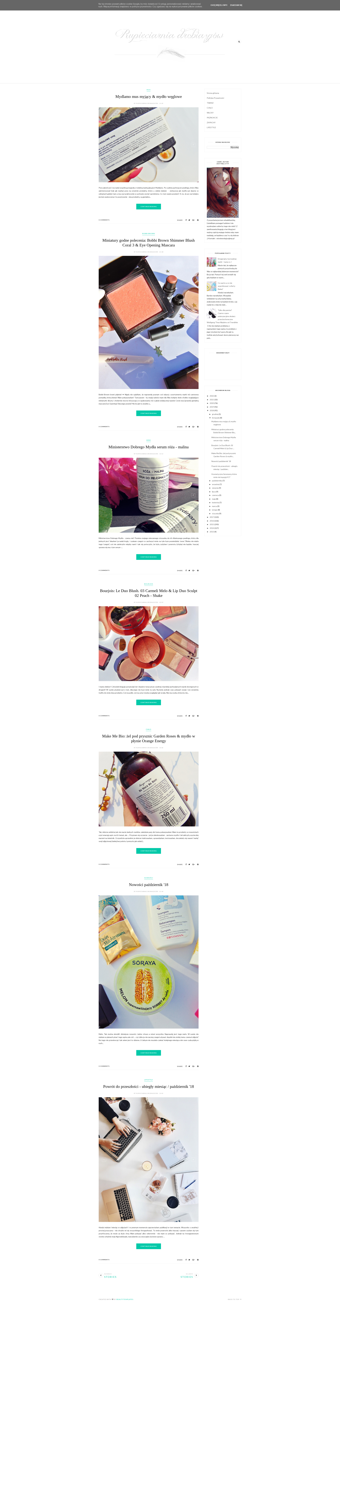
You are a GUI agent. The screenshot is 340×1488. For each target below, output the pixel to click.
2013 (212, 532)
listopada (216, 418)
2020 (212, 403)
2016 (212, 521)
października (217, 480)
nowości (148, 994)
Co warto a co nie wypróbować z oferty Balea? (226, 286)
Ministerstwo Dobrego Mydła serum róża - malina (149, 447)
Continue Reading (149, 206)
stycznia (215, 513)
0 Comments (104, 220)
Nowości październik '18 (148, 1001)
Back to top (234, 1358)
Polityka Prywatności (215, 98)
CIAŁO (210, 108)
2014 (212, 528)
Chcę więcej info (219, 5)
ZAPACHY (211, 122)
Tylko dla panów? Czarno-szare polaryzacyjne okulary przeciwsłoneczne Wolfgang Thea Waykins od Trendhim (222, 316)
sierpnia (215, 488)
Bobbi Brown (148, 233)
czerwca (215, 495)
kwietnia (215, 502)
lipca (214, 491)
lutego (215, 510)
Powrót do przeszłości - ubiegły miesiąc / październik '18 (148, 1144)
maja (214, 499)
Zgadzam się (236, 5)
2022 (212, 396)
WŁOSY (210, 113)
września (216, 484)
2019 (212, 407)
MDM (148, 440)
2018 (212, 410)
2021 (212, 399)
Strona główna (213, 93)
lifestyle (148, 1138)
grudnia (215, 414)
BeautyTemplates (124, 1358)
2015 (212, 524)
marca (214, 506)
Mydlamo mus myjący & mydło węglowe (148, 96)
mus (148, 90)
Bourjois (148, 642)
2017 (212, 517)
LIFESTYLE (211, 127)
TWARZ (210, 103)
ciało (148, 787)
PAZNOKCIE (212, 117)
